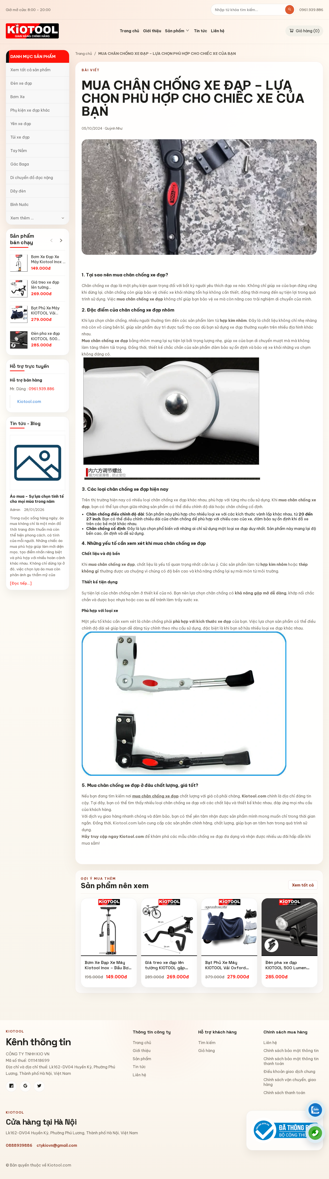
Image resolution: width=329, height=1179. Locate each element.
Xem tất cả (303, 885)
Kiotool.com (29, 401)
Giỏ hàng (206, 1050)
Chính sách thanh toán (284, 1092)
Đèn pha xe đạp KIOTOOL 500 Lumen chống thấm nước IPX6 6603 (288, 970)
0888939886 (19, 1145)
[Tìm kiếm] (289, 9)
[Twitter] (39, 1086)
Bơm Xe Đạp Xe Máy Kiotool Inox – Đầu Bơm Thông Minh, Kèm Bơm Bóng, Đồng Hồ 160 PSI (108, 970)
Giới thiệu (152, 31)
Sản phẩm (142, 1058)
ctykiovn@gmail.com (57, 1145)
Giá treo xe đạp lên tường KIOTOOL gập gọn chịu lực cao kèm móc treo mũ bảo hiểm (168, 970)
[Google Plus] (25, 1086)
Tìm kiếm (207, 1042)
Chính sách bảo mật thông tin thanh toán (291, 1061)
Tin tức (200, 31)
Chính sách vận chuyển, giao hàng (289, 1082)
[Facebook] (11, 1086)
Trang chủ (129, 31)
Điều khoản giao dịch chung (289, 1071)
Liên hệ (217, 31)
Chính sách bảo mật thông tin (291, 1050)
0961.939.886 (311, 9)
